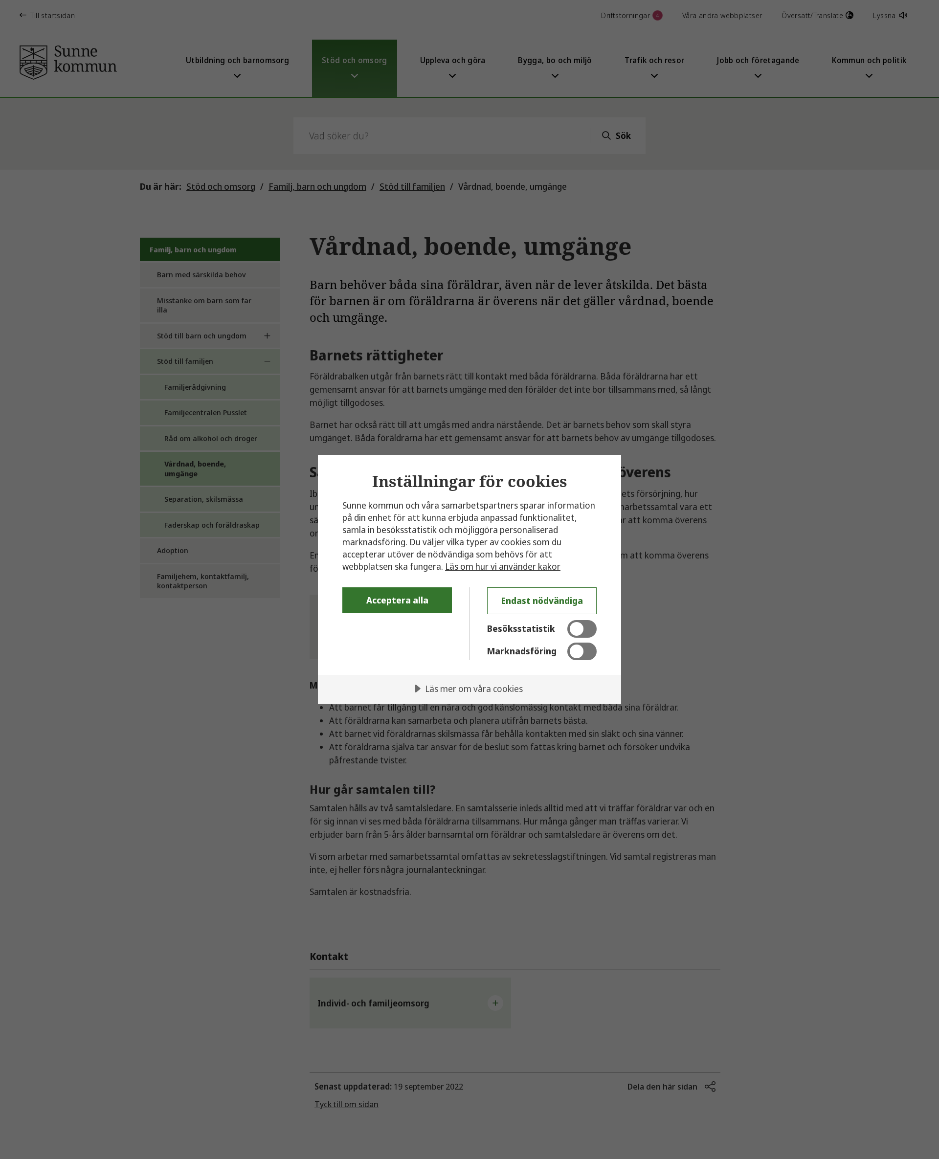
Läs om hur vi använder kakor (502, 566)
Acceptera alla (397, 600)
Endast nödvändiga (542, 600)
